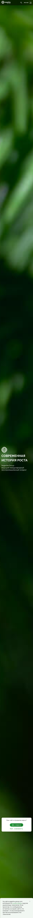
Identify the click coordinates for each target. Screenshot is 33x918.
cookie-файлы (17, 903)
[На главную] (5, 3)
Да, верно (16, 825)
